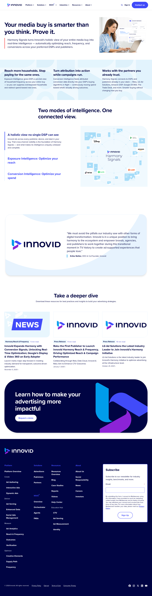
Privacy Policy (36, 585)
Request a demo (25, 418)
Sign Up (125, 515)
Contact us (140, 5)
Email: (125, 484)
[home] (14, 5)
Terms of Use (56, 585)
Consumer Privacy (69, 585)
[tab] (35, 141)
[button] (30, 5)
